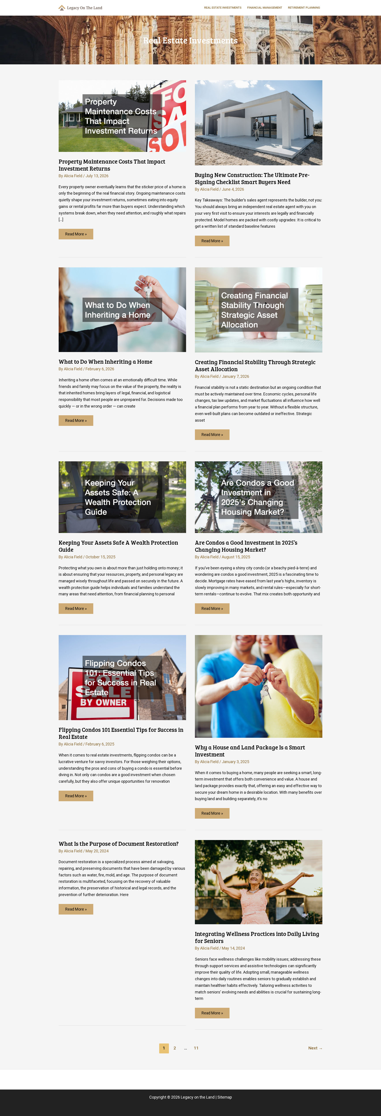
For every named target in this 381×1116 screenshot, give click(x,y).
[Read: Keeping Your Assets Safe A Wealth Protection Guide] (122, 496)
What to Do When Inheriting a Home (105, 361)
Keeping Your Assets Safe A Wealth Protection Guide (118, 545)
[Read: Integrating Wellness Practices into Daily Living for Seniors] (258, 881)
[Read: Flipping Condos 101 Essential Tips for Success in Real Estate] (122, 677)
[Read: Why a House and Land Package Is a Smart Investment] (258, 686)
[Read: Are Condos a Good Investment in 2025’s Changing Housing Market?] (258, 496)
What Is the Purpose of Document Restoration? (119, 843)
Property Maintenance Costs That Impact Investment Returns (112, 164)
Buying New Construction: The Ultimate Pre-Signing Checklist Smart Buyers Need (252, 178)
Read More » (76, 235)
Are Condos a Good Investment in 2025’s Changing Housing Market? (246, 545)
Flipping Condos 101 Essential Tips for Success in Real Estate (121, 733)
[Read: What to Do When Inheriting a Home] (122, 309)
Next (315, 1048)
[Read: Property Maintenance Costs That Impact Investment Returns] (122, 115)
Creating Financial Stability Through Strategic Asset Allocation (255, 365)
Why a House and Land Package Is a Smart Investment (250, 750)
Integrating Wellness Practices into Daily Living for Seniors (257, 937)
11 (196, 1048)
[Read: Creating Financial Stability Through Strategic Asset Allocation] (258, 309)
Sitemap (224, 1097)
